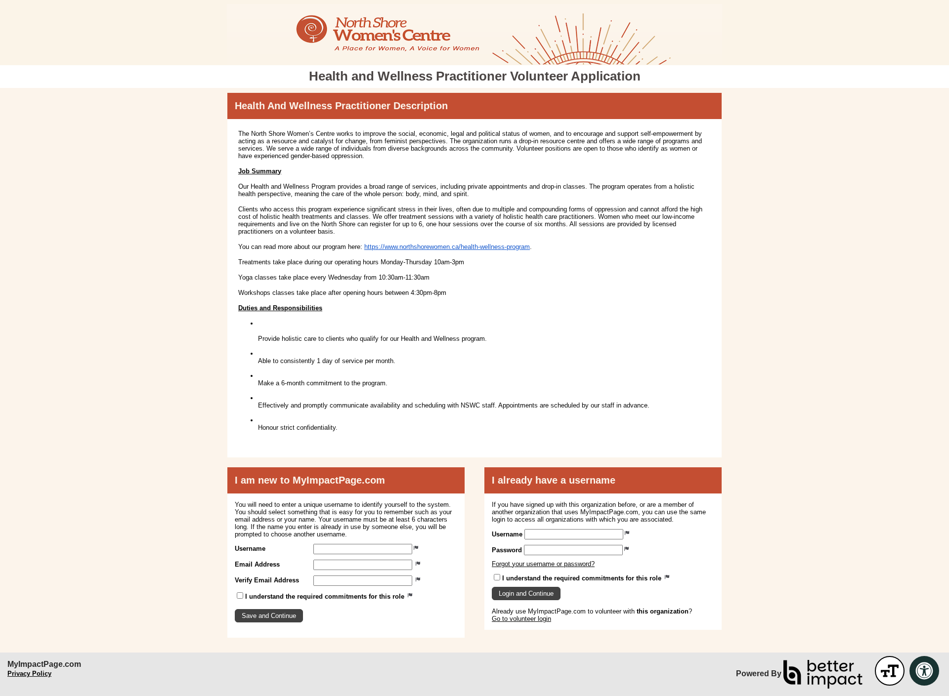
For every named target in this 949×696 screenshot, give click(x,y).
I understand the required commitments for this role (325, 596)
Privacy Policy (29, 673)
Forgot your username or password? (543, 564)
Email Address (257, 564)
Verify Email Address (267, 580)
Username (250, 548)
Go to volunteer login (521, 618)
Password (507, 550)
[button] (269, 615)
